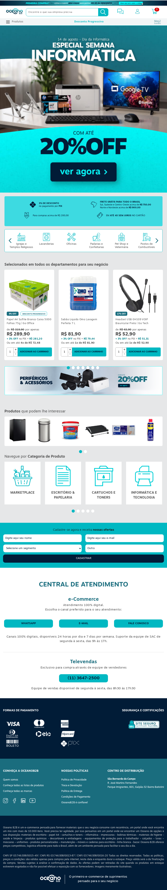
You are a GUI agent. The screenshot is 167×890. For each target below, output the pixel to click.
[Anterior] (7, 431)
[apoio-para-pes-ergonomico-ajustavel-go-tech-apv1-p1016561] (97, 430)
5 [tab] (88, 368)
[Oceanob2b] (14, 12)
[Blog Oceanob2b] (157, 22)
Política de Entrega (71, 791)
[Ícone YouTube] (32, 802)
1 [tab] (69, 368)
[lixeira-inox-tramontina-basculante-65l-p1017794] (44, 430)
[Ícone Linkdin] (23, 802)
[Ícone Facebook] (14, 802)
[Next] (157, 240)
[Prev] (10, 240)
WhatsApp (28, 623)
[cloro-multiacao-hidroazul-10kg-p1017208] (70, 430)
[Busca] (103, 12)
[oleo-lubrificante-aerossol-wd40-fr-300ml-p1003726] (150, 430)
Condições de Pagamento (75, 797)
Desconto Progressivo (89, 22)
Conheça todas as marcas (17, 791)
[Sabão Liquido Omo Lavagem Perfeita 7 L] (84, 293)
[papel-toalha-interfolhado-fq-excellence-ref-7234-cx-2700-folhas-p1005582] (123, 430)
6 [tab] (93, 368)
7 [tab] (98, 368)
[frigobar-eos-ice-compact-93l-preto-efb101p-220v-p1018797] (17, 430)
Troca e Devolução (71, 785)
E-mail (83, 623)
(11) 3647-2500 (84, 678)
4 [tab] (83, 368)
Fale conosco (138, 623)
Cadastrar (83, 558)
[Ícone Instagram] (5, 802)
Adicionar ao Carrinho (34, 352)
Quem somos (10, 780)
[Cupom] (83, 3)
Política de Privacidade (74, 780)
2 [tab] (74, 368)
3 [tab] (79, 368)
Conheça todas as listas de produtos (23, 785)
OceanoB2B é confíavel (74, 802)
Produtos (17, 22)
